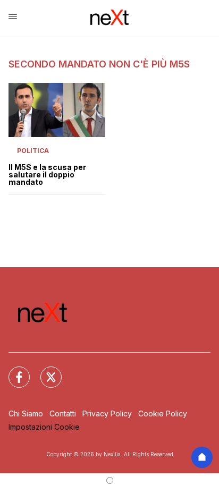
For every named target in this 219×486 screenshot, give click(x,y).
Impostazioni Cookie (44, 426)
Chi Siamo (26, 413)
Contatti (62, 413)
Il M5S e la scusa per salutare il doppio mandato (47, 175)
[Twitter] (44, 370)
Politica (33, 151)
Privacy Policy (107, 413)
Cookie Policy (162, 413)
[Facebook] (13, 370)
